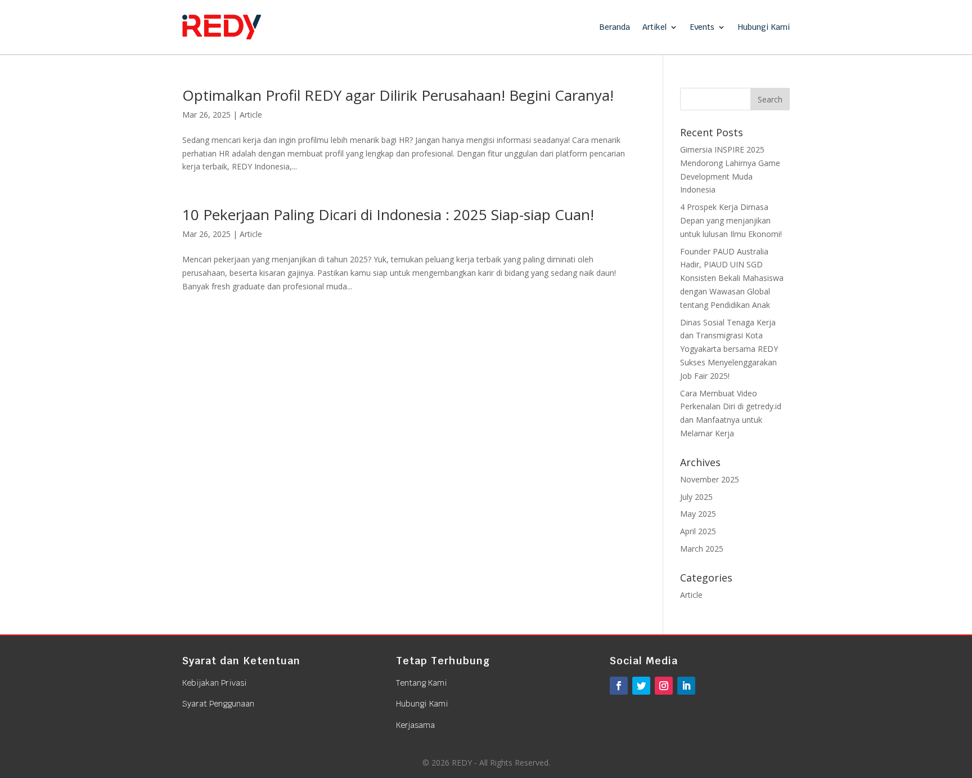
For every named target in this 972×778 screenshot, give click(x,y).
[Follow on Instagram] (664, 686)
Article (251, 114)
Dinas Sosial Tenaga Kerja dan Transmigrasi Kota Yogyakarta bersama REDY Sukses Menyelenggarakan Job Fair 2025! (729, 349)
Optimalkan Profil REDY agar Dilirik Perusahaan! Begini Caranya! (398, 95)
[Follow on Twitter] (641, 686)
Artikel (654, 27)
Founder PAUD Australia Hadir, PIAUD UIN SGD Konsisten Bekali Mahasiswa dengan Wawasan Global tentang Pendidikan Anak (732, 278)
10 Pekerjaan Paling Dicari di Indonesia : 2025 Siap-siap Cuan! (388, 214)
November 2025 (709, 479)
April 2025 (698, 531)
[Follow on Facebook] (619, 686)
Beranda (615, 27)
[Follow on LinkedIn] (686, 686)
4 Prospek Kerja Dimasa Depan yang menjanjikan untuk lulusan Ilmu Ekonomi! (731, 220)
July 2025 (696, 496)
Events (702, 27)
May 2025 (698, 513)
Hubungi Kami (764, 27)
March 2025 (701, 548)
